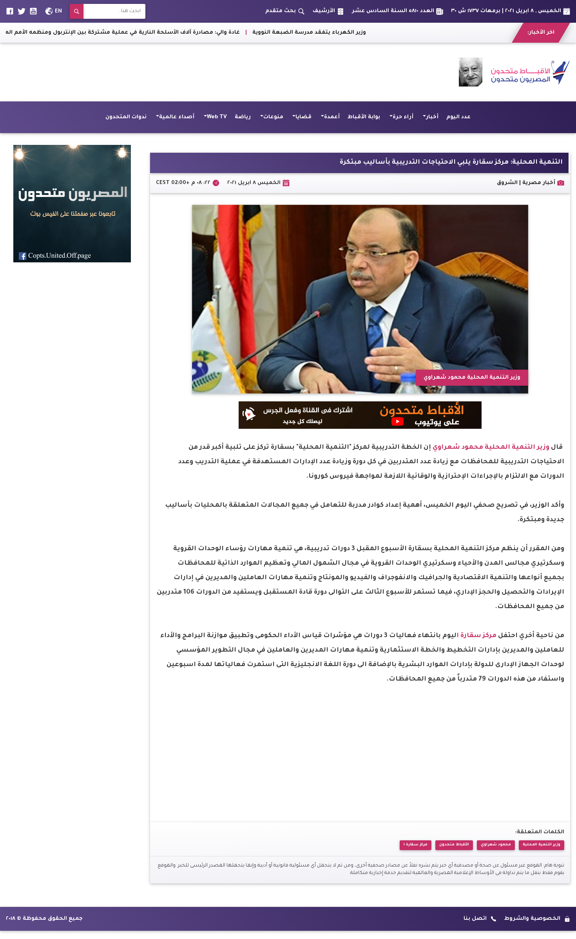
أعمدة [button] (332, 117)
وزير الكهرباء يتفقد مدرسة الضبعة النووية (374, 33)
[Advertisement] (148, 72)
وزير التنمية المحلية (517, 447)
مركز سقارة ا (476, 635)
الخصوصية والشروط (532, 919)
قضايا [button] (303, 117)
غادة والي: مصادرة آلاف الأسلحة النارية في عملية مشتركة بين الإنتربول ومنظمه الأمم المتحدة (181, 33)
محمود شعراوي (458, 447)
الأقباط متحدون (454, 845)
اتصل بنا (475, 919)
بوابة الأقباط (364, 117)
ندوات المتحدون (126, 117)
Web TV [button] (217, 117)
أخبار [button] (432, 117)
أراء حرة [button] (403, 117)
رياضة (243, 117)
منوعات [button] (273, 117)
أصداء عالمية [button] (176, 117)
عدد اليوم (458, 117)
